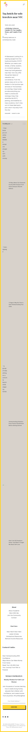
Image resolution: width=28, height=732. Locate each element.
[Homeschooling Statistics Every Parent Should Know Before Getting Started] (4, 423)
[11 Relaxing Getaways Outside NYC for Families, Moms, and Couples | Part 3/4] (14, 45)
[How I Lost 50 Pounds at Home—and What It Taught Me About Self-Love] (4, 542)
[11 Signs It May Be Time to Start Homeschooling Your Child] (4, 304)
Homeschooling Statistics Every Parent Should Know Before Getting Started (16, 423)
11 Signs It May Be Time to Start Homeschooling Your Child (16, 304)
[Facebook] (3, 716)
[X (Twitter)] (5, 716)
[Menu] (24, 4)
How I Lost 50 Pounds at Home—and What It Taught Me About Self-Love (16, 542)
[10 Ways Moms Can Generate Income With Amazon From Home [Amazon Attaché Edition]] (4, 185)
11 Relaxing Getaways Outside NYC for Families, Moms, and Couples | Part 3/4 (13, 31)
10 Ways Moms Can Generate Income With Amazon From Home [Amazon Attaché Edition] (17, 185)
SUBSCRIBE (14, 707)
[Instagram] (7, 716)
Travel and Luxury (10, 25)
